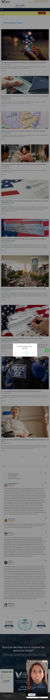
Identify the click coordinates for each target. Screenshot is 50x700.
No (23, 353)
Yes (27, 353)
